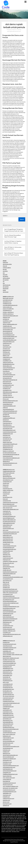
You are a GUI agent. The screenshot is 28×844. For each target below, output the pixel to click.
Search (5, 215)
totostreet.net (6, 677)
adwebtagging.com (8, 613)
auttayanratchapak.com (9, 516)
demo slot (19, 818)
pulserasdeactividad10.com (10, 444)
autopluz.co (6, 319)
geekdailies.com (7, 793)
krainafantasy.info (7, 488)
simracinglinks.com (8, 329)
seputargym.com (7, 671)
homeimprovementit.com (9, 644)
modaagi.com (6, 359)
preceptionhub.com (8, 649)
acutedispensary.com (8, 599)
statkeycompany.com (8, 338)
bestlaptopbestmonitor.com (10, 400)
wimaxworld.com (7, 378)
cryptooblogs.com (8, 684)
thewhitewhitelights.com (9, 405)
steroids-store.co (7, 395)
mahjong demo (7, 267)
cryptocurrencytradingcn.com (11, 603)
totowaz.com (6, 604)
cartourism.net (6, 440)
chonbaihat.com (7, 390)
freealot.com (6, 708)
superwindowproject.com (9, 431)
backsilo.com (6, 585)
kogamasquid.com (8, 456)
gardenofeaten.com (8, 542)
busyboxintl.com (7, 514)
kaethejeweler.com (8, 769)
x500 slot (12, 818)
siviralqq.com (6, 587)
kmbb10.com (6, 552)
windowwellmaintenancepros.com (12, 634)
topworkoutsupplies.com (9, 663)
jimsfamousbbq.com (8, 296)
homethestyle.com (8, 687)
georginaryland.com (8, 402)
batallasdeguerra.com (8, 364)
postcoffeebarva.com (8, 518)
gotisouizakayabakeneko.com (11, 509)
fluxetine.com (6, 416)
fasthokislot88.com (8, 722)
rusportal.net (6, 493)
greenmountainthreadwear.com (11, 597)
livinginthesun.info (7, 497)
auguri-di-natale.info (8, 308)
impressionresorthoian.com (10, 589)
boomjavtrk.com (7, 803)
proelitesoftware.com (8, 727)
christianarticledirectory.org (10, 463)
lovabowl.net (6, 642)
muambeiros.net (7, 386)
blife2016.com (6, 753)
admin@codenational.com (14, 31)
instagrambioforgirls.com (9, 549)
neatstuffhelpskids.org (9, 367)
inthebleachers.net (8, 449)
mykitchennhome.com (9, 426)
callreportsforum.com (8, 798)
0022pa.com (6, 352)
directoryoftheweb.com (9, 478)
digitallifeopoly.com (8, 668)
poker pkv (5, 262)
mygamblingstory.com (9, 469)
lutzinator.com (6, 750)
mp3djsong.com (7, 303)
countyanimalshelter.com (9, 611)
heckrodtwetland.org (8, 409)
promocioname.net (8, 376)
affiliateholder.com (8, 636)
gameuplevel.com (7, 685)
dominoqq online (7, 264)
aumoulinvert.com (7, 428)
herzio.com (6, 485)
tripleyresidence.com (8, 737)
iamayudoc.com (7, 704)
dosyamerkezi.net (7, 331)
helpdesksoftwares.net (9, 640)
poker (4, 290)
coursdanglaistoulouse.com (10, 305)
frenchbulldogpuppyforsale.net (11, 454)
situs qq (5, 266)
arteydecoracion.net (8, 397)
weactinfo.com (7, 556)
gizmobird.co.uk (7, 301)
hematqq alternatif (10, 829)
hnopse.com (6, 623)
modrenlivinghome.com (9, 789)
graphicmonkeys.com (8, 717)
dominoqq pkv (6, 285)
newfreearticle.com (8, 538)
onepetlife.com (7, 772)
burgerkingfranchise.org (9, 521)
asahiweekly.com (7, 710)
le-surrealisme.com (8, 333)
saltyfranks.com (7, 346)
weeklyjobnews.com (8, 610)
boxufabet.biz (6, 781)
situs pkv (5, 274)
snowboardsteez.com (8, 547)
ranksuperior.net (7, 615)
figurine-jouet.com (8, 784)
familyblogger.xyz (7, 730)
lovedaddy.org (6, 575)
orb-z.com (5, 530)
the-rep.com (6, 345)
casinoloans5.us (7, 421)
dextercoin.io (6, 461)
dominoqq (5, 288)
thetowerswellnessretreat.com (11, 765)
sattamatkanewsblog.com (10, 601)
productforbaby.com (8, 528)
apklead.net (6, 805)
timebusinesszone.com (9, 629)
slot (15, 818)
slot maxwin (16, 820)
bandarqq (22, 821)
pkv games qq (4, 815)
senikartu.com (6, 492)
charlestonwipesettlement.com (11, 606)
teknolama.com (7, 526)
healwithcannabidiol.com (9, 758)
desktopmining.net (8, 447)
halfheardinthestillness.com (10, 411)
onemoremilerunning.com (9, 545)
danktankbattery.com (8, 566)
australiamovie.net (7, 300)
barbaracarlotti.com (8, 445)
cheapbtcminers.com (8, 701)
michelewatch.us (7, 310)
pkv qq (4, 260)
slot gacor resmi (15, 831)
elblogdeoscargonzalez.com (10, 392)
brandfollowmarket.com (9, 608)
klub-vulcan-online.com (9, 734)
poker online (23, 813)
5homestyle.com (7, 464)
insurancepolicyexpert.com (10, 336)
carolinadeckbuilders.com (9, 340)
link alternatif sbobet (10, 826)
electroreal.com (7, 656)
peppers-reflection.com (9, 630)
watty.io (5, 495)
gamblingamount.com (9, 620)
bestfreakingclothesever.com (10, 591)
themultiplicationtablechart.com (11, 457)
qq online (5, 271)
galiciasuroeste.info (8, 362)
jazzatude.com (6, 350)
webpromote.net (7, 393)
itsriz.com (5, 499)
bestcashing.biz (7, 381)
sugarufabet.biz (7, 779)
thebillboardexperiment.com (10, 774)
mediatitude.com (7, 326)
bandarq (20, 816)
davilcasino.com (7, 678)
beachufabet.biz (7, 776)
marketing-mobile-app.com (10, 561)
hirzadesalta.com (7, 666)
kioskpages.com (7, 760)
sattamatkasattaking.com (9, 770)
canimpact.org (7, 437)
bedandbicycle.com (8, 713)
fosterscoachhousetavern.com (11, 532)
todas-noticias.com (8, 490)
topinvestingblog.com (8, 341)
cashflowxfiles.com (8, 551)
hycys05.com (6, 544)
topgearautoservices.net (9, 782)
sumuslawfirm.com (8, 594)
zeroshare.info (6, 353)
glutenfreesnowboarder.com (10, 755)
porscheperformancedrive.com (11, 746)
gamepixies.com (7, 718)
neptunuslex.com (7, 307)
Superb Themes (14, 842)
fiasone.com (6, 564)
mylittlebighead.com (8, 706)
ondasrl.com (6, 751)
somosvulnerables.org (8, 741)
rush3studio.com (7, 481)
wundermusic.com (7, 692)
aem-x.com (6, 682)
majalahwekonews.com (9, 471)
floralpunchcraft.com (8, 563)
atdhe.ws (5, 407)
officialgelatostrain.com (9, 767)
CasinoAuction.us (7, 423)
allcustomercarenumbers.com (11, 729)
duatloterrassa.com (8, 743)
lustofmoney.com (7, 627)
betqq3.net (6, 419)
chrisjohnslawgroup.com (9, 732)
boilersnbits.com (7, 535)
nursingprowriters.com (9, 596)
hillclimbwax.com (7, 622)
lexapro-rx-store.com (8, 451)
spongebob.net (7, 512)
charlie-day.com (7, 570)
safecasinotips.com (8, 723)
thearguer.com (7, 559)
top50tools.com (7, 343)
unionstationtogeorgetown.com (11, 703)
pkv (4, 272)
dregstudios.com (7, 366)
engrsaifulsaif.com (7, 699)
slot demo (5, 276)
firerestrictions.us (7, 383)
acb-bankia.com (7, 580)
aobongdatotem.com (8, 652)
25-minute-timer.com (8, 696)
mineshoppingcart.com (9, 661)
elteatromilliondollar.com (9, 519)
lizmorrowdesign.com (8, 756)
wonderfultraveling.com (9, 374)
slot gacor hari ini (8, 821)
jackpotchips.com (7, 725)
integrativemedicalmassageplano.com (13, 577)
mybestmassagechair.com (10, 412)
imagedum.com (7, 763)
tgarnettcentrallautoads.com (10, 315)
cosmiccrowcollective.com (10, 505)
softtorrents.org (7, 739)
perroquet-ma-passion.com (10, 788)
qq (3, 281)
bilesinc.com (6, 355)
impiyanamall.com (7, 673)
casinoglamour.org (8, 459)
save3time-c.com (7, 320)
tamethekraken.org (8, 748)
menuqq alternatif (5, 813)
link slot (5, 269)
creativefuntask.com (8, 698)
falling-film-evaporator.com (10, 592)
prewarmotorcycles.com (9, 327)
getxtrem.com (6, 554)
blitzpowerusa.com (8, 540)
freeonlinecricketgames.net (10, 379)
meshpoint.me (6, 511)
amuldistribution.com (8, 689)
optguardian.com (7, 675)
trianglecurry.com (7, 762)
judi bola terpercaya (16, 828)
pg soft (15, 816)
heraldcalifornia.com (8, 715)
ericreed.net (6, 414)
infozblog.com (6, 388)
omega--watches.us (8, 312)
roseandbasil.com (7, 404)
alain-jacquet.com (7, 507)
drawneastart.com (7, 720)
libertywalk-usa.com (8, 298)
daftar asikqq (6, 278)
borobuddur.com (7, 691)
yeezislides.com (7, 651)
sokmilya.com (6, 800)
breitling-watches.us (8, 313)
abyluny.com (6, 802)
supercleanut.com (7, 711)
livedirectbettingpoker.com (10, 571)
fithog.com (6, 399)
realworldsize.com (7, 525)
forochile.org (6, 371)
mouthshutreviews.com (9, 665)
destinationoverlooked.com (10, 618)
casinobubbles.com (8, 670)
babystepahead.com (8, 617)
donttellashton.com (8, 479)
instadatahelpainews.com (9, 791)
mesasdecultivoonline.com (10, 533)
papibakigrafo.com (8, 433)
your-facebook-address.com (10, 786)
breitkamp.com (7, 736)
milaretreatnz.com (7, 357)
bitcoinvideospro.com (8, 504)
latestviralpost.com (8, 537)
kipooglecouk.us (7, 425)
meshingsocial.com (8, 558)
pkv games (6, 279)
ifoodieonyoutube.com (9, 659)
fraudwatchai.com (7, 680)
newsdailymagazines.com (9, 647)
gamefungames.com (8, 694)
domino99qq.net (7, 476)
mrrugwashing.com (8, 578)
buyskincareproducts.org (9, 452)
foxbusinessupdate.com (9, 573)
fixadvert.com (6, 317)
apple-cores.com (7, 442)
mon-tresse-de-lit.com (9, 777)
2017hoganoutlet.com (8, 472)
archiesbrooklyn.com (8, 385)
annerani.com (6, 348)
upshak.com (6, 584)
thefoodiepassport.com (9, 430)
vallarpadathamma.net (9, 523)
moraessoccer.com (8, 369)
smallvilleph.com (7, 360)
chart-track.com (7, 372)
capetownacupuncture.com (10, 502)
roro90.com (6, 483)
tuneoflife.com (7, 632)
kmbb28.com (6, 796)
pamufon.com (6, 744)
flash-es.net (6, 582)
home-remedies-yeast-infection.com (12, 654)
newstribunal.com (7, 645)
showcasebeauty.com (8, 334)
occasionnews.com (8, 625)
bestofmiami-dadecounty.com (11, 658)
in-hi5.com (5, 486)
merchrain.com (7, 795)
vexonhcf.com (6, 322)
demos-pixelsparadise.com (10, 324)
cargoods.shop (7, 500)
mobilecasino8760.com (9, 418)
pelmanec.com (7, 474)
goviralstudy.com (7, 438)
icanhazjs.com (6, 435)
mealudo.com (6, 568)
